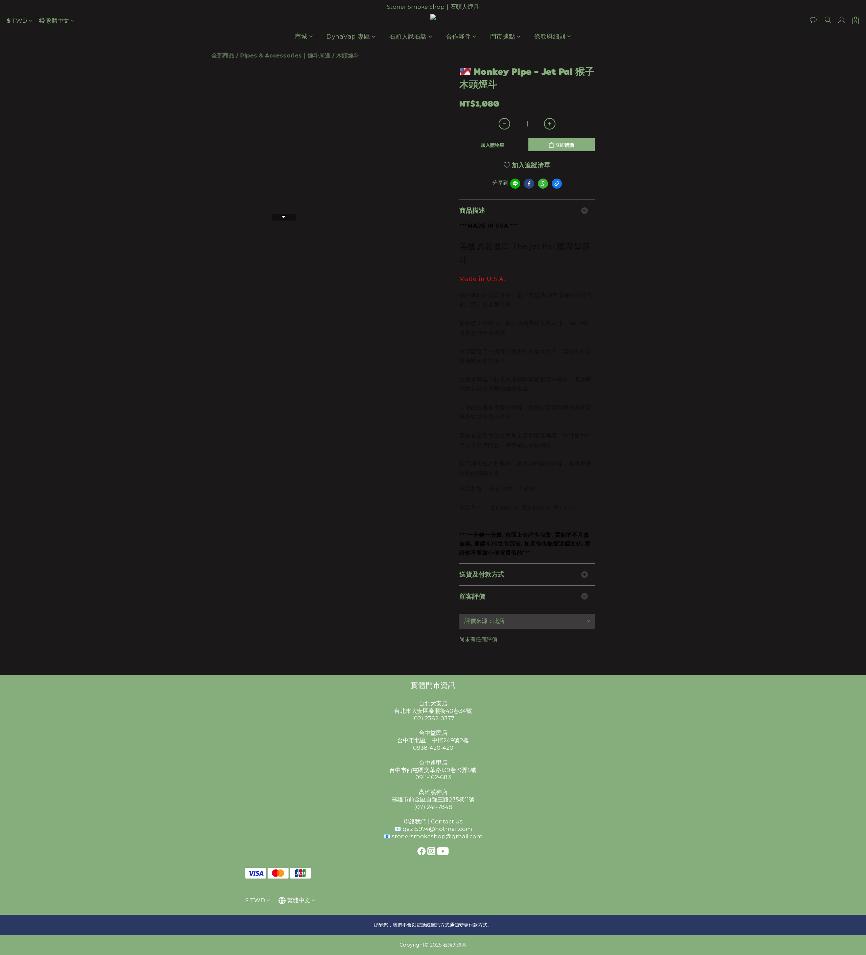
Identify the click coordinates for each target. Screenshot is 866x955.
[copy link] (557, 184)
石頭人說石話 (408, 36)
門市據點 (502, 36)
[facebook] (529, 184)
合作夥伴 (458, 36)
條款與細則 (550, 36)
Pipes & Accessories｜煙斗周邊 (285, 55)
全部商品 (222, 55)
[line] (515, 184)
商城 (301, 36)
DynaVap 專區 (348, 36)
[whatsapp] (543, 184)
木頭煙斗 (347, 55)
